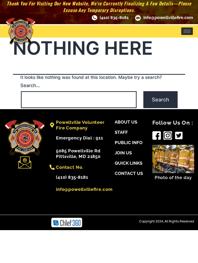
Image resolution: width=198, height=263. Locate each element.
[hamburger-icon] (187, 31)
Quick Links (128, 163)
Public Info (129, 142)
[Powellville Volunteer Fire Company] (52, 125)
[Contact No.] (52, 167)
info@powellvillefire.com (168, 17)
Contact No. (69, 167)
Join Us (123, 152)
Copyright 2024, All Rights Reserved (166, 221)
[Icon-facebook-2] (156, 135)
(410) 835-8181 (114, 17)
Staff (121, 132)
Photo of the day (173, 177)
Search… (30, 85)
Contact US (129, 173)
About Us (126, 122)
